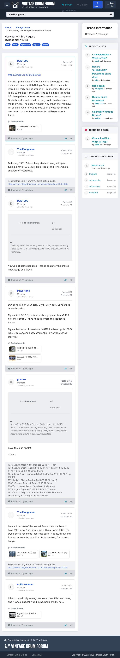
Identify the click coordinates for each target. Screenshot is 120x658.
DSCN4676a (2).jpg (57, 552)
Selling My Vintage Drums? (102, 113)
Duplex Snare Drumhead (99, 98)
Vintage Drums (23, 27)
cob (7, 45)
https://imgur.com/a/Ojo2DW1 (24, 74)
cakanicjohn (95, 180)
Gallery (84, 4)
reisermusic (97, 165)
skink (97, 61)
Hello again (98, 85)
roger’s (37, 45)
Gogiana (93, 174)
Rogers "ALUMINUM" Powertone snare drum (101, 72)
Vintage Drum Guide (17, 654)
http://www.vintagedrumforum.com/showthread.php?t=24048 (38, 184)
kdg (96, 80)
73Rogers (99, 89)
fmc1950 (93, 192)
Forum (68, 4)
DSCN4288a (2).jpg (26, 552)
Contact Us (37, 654)
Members (70, 10)
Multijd (98, 118)
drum (15, 45)
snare (45, 45)
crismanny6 (94, 186)
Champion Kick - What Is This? (101, 56)
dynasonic (25, 45)
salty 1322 (99, 103)
